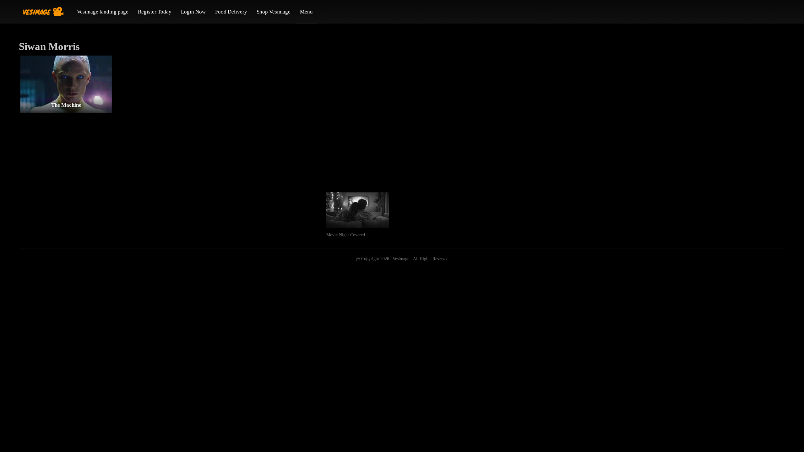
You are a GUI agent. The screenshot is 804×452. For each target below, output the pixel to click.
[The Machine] (66, 84)
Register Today (154, 12)
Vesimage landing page (102, 12)
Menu (306, 12)
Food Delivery (231, 12)
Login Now (193, 12)
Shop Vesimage (274, 12)
